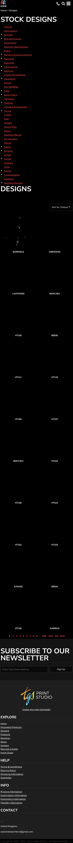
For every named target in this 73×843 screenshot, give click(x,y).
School (7, 154)
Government (10, 94)
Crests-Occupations (14, 74)
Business (9, 58)
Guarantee (6, 777)
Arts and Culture (12, 38)
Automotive (10, 42)
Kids (6, 118)
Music (7, 131)
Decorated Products (11, 727)
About (4, 741)
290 (51, 635)
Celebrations (11, 67)
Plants (7, 147)
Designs (5, 730)
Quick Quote (7, 752)
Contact (5, 745)
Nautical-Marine (12, 134)
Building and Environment (18, 54)
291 (56, 635)
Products (5, 734)
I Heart (7, 114)
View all (8, 26)
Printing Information (11, 791)
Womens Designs (13, 183)
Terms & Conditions (11, 766)
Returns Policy (8, 770)
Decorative (10, 78)
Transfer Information (11, 802)
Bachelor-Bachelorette (16, 46)
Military (8, 123)
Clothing (8, 71)
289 (44, 635)
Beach (7, 51)
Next (62, 635)
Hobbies (8, 103)
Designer (5, 738)
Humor (7, 111)
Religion (8, 151)
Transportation (12, 175)
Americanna (10, 31)
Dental (7, 82)
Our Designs (10, 139)
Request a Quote (9, 749)
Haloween (9, 98)
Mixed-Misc (10, 127)
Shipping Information (12, 774)
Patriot (7, 143)
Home (4, 10)
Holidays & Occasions (15, 107)
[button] (63, 3)
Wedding (9, 179)
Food (6, 91)
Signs (7, 167)
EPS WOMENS (11, 87)
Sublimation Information (14, 795)
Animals (8, 34)
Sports (7, 170)
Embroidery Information (13, 799)
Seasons (8, 163)
